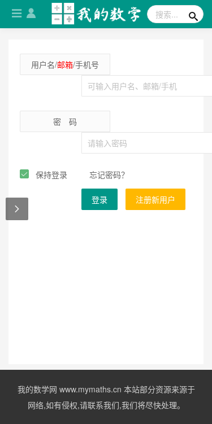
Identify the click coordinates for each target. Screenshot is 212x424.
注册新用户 (155, 199)
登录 (99, 199)
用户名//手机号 (65, 64)
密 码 (65, 121)
